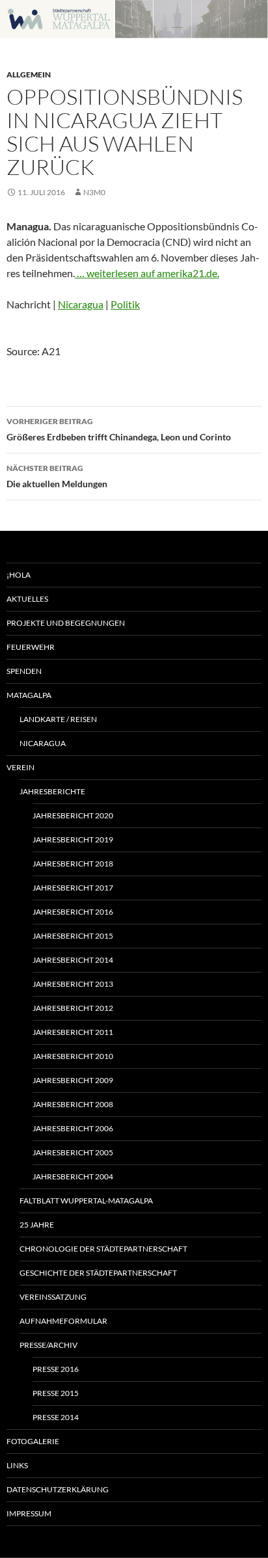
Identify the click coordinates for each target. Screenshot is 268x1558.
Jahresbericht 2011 (73, 1032)
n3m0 (94, 192)
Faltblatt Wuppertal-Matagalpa (86, 1200)
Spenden (24, 671)
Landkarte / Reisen (58, 719)
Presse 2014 (56, 1417)
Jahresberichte (52, 791)
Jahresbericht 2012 (73, 1008)
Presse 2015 (56, 1393)
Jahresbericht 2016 (73, 912)
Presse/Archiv (48, 1345)
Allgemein (29, 74)
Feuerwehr (31, 647)
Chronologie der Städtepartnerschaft (103, 1249)
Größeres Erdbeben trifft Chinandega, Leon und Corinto (119, 429)
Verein (20, 767)
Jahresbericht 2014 (73, 960)
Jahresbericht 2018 (73, 863)
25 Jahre (37, 1224)
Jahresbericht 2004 (73, 1176)
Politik (125, 304)
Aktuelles (27, 599)
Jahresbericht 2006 (73, 1128)
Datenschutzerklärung (58, 1489)
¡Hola (19, 575)
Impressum (29, 1513)
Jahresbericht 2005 (73, 1152)
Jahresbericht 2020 (73, 815)
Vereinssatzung (53, 1297)
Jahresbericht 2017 (73, 888)
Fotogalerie (33, 1441)
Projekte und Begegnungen (66, 623)
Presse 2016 (56, 1369)
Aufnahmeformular (63, 1321)
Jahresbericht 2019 (73, 839)
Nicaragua (80, 304)
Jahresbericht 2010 (73, 1056)
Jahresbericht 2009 (73, 1080)
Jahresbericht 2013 (73, 984)
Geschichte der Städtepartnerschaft (98, 1273)
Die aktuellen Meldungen (57, 476)
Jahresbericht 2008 (73, 1104)
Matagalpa (29, 695)
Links (17, 1465)
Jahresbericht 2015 (73, 936)
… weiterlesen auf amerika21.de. (147, 273)
